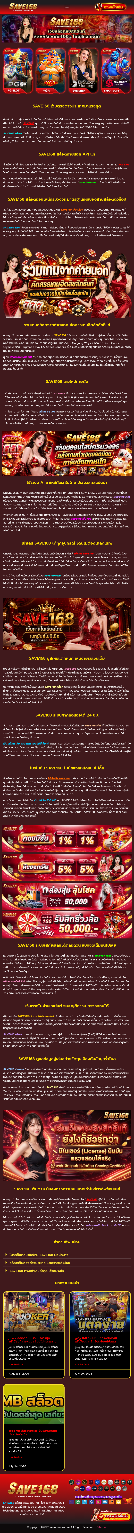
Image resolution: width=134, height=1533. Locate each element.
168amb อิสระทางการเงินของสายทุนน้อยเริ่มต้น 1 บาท (33, 1432)
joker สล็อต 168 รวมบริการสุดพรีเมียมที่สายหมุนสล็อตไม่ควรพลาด (33, 1340)
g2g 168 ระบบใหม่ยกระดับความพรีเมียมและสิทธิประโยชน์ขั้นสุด (96, 1340)
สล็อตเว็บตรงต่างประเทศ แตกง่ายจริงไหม (39, 1262)
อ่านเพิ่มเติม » (16, 1364)
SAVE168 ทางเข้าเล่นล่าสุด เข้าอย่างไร (36, 1270)
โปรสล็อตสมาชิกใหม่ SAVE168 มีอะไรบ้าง (38, 1254)
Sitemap (102, 1527)
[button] (67, 7)
